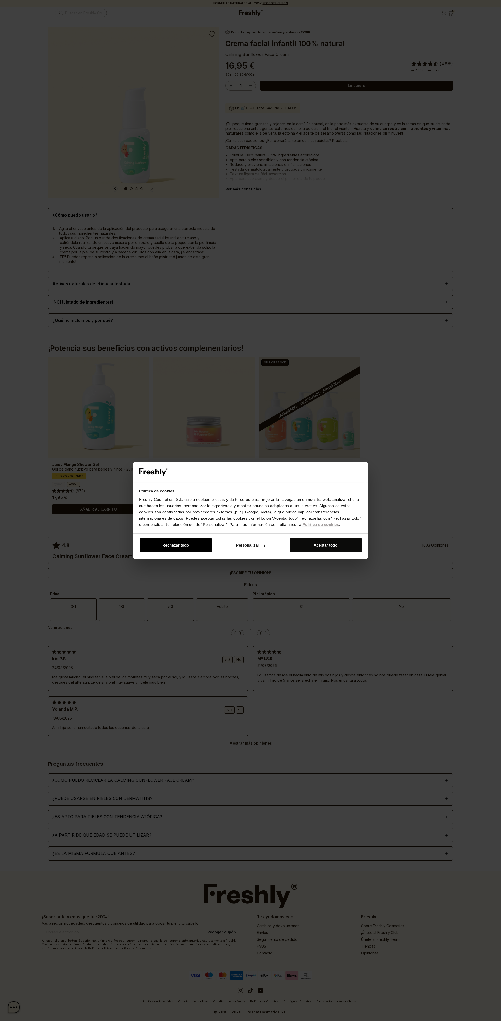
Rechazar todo (175, 545)
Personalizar (247, 545)
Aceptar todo (325, 545)
